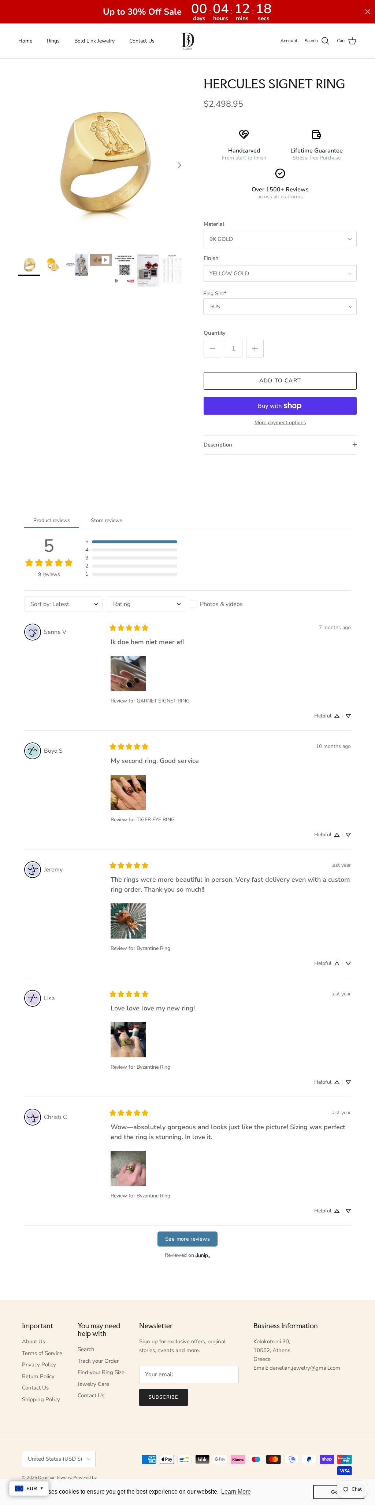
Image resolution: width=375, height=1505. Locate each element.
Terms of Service (42, 1353)
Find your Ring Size (101, 1372)
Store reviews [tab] (106, 520)
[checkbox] (229, 604)
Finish (211, 258)
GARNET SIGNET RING (163, 700)
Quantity (215, 333)
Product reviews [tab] (51, 520)
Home (25, 40)
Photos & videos (221, 604)
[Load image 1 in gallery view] (103, 161)
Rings (53, 40)
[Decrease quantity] (212, 348)
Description (218, 444)
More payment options (280, 423)
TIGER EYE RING (156, 819)
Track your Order (98, 1361)
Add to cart (280, 380)
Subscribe (163, 1397)
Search (86, 1349)
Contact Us (142, 40)
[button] (131, 542)
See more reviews (187, 1238)
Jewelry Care (93, 1384)
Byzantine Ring (153, 948)
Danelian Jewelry (54, 1477)
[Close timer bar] (368, 12)
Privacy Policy (39, 1364)
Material (214, 224)
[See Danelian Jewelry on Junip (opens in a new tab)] (203, 1255)
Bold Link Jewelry (94, 40)
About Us (33, 1341)
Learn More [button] (236, 1492)
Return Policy (38, 1376)
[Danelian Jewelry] (188, 41)
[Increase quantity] (255, 348)
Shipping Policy (41, 1399)
